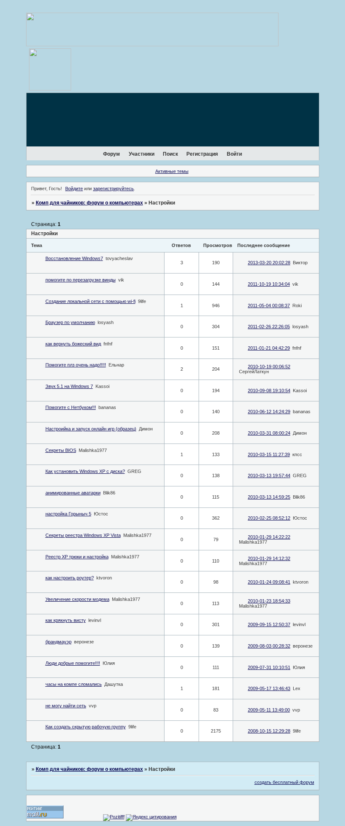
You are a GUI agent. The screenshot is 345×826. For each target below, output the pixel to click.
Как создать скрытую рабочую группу (85, 726)
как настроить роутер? (69, 577)
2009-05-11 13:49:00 (269, 709)
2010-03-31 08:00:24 (269, 433)
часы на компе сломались (73, 684)
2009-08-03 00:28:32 (269, 645)
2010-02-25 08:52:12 (269, 518)
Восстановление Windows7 (74, 258)
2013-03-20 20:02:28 (269, 262)
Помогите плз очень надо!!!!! (75, 364)
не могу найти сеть (65, 705)
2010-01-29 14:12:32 (269, 558)
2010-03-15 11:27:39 (269, 454)
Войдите (74, 188)
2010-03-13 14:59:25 (269, 496)
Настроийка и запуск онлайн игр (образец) (90, 428)
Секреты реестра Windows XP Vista (83, 535)
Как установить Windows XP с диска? (85, 471)
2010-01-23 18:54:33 (269, 600)
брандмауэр (58, 641)
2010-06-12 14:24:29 (269, 411)
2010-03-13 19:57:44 (269, 475)
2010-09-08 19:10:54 (269, 390)
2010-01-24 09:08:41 (269, 581)
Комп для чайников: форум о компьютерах (89, 203)
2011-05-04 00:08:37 (269, 305)
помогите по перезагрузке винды (80, 279)
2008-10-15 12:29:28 (269, 730)
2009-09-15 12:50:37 (269, 624)
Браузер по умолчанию (70, 322)
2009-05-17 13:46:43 (269, 688)
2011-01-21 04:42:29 (269, 348)
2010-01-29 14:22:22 (269, 536)
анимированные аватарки (73, 492)
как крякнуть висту (65, 620)
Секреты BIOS (60, 450)
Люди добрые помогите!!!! (72, 663)
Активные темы (171, 171)
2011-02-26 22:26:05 (269, 326)
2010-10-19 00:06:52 (269, 366)
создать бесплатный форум (284, 782)
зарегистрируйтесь (113, 188)
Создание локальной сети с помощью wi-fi (90, 301)
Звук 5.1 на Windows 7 (69, 386)
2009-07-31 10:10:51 (269, 667)
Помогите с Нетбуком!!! (70, 407)
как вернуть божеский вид (73, 343)
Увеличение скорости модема (77, 599)
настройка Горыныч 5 (68, 513)
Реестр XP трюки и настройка (77, 556)
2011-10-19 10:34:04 (269, 284)
